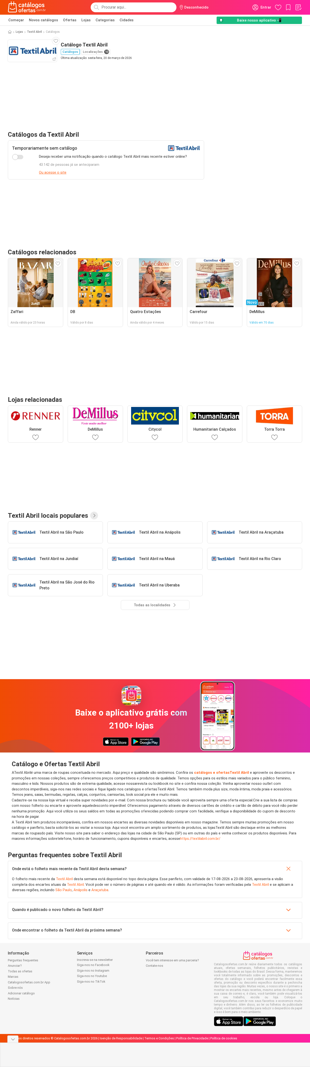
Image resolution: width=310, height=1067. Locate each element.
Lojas (86, 20)
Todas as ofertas (20, 971)
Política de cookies (223, 1038)
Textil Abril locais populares (48, 515)
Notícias (14, 998)
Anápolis (80, 890)
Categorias (105, 20)
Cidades (127, 20)
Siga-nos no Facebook (93, 965)
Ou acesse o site (52, 172)
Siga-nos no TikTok (91, 981)
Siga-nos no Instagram (93, 970)
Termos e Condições (159, 1038)
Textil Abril (34, 32)
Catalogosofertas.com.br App (29, 982)
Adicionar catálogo (21, 993)
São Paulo (63, 890)
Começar (16, 20)
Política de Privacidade (192, 1038)
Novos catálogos (43, 20)
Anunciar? (15, 965)
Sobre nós (15, 987)
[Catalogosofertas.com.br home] (27, 7)
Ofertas (69, 20)
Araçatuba (99, 890)
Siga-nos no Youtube (92, 976)
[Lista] (298, 7)
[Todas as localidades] (94, 515)
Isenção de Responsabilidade (121, 1038)
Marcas (13, 976)
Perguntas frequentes (23, 960)
